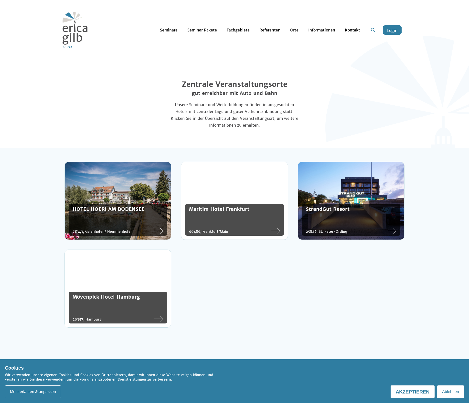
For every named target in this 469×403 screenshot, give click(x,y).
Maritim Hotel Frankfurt (219, 209)
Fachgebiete (238, 30)
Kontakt (352, 30)
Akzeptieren (412, 391)
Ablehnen (450, 392)
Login (392, 30)
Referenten (269, 30)
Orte (294, 30)
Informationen (321, 30)
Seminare (169, 30)
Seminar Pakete (202, 30)
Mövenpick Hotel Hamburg (106, 297)
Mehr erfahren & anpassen (33, 392)
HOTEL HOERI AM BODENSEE (108, 209)
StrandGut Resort (328, 209)
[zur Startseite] (75, 30)
